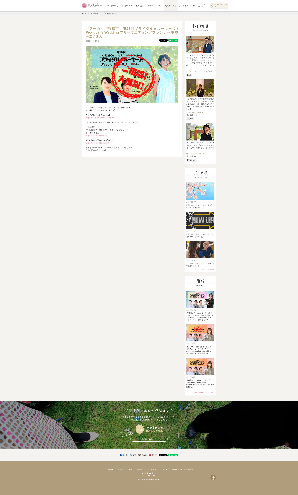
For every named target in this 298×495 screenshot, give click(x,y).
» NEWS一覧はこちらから (204, 392)
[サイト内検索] (194, 5)
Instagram (144, 455)
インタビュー (127, 5)
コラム (159, 5)
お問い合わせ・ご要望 (125, 469)
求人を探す (140, 5)
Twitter (134, 455)
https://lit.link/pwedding (96, 135)
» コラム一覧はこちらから (204, 269)
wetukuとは (111, 469)
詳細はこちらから (149, 439)
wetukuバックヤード (178, 469)
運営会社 (190, 469)
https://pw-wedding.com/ (97, 143)
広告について (165, 469)
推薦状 (150, 5)
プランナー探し (112, 5)
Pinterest (154, 455)
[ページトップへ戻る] (213, 477)
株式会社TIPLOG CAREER (152, 479)
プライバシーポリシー (152, 469)
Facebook (125, 455)
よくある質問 (184, 5)
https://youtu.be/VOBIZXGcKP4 (100, 118)
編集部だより (170, 5)
